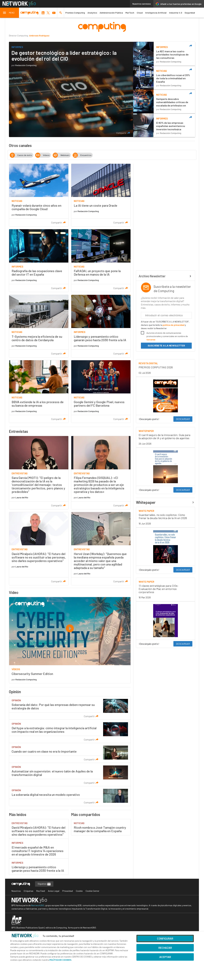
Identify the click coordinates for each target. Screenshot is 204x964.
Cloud (140, 12)
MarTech (129, 12)
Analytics (92, 12)
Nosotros (16, 891)
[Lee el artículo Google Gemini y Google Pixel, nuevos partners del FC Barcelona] (101, 391)
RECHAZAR (165, 948)
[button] (9, 13)
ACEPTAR (165, 957)
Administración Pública (111, 12)
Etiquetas (28, 891)
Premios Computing (75, 12)
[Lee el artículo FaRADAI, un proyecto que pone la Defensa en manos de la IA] (101, 260)
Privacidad (67, 891)
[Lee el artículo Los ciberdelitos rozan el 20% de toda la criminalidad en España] (164, 77)
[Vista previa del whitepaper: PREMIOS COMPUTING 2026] (165, 395)
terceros (150, 339)
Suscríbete (166, 345)
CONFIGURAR (165, 938)
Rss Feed (40, 891)
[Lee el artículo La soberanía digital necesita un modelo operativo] (70, 796)
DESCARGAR (183, 418)
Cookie (79, 891)
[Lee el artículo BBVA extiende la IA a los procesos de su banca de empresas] (38, 391)
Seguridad (190, 12)
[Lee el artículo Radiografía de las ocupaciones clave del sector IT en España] (38, 260)
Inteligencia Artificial (156, 12)
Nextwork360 (37, 905)
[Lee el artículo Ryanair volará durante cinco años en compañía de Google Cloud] (38, 195)
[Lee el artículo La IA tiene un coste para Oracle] (101, 195)
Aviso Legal (53, 891)
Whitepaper (146, 502)
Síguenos (42, 883)
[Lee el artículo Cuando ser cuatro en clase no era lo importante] (70, 753)
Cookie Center (92, 891)
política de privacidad (173, 325)
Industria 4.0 (175, 12)
